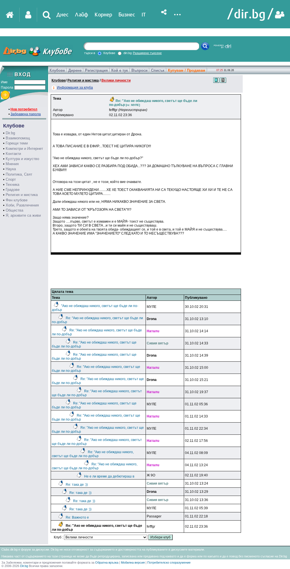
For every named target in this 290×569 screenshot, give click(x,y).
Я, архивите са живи (23, 215)
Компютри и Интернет (24, 148)
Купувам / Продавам (186, 70)
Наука (11, 169)
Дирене (75, 70)
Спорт (11, 179)
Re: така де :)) (77, 485)
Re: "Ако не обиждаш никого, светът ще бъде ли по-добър (93, 454)
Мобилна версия (133, 562)
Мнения (12, 164)
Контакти (13, 154)
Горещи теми (17, 143)
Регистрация (96, 70)
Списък (158, 70)
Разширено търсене (147, 53)
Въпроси (139, 70)
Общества (14, 210)
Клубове (57, 70)
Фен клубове (16, 200)
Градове (13, 189)
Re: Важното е (77, 517)
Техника (12, 184)
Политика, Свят (19, 174)
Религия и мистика (22, 195)
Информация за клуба (75, 87)
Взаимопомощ (18, 138)
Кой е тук (119, 70)
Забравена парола (25, 114)
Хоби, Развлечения (22, 205)
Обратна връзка (106, 562)
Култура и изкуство (22, 159)
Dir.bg (10, 133)
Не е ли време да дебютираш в (109, 476)
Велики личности (116, 80)
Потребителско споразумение (169, 562)
